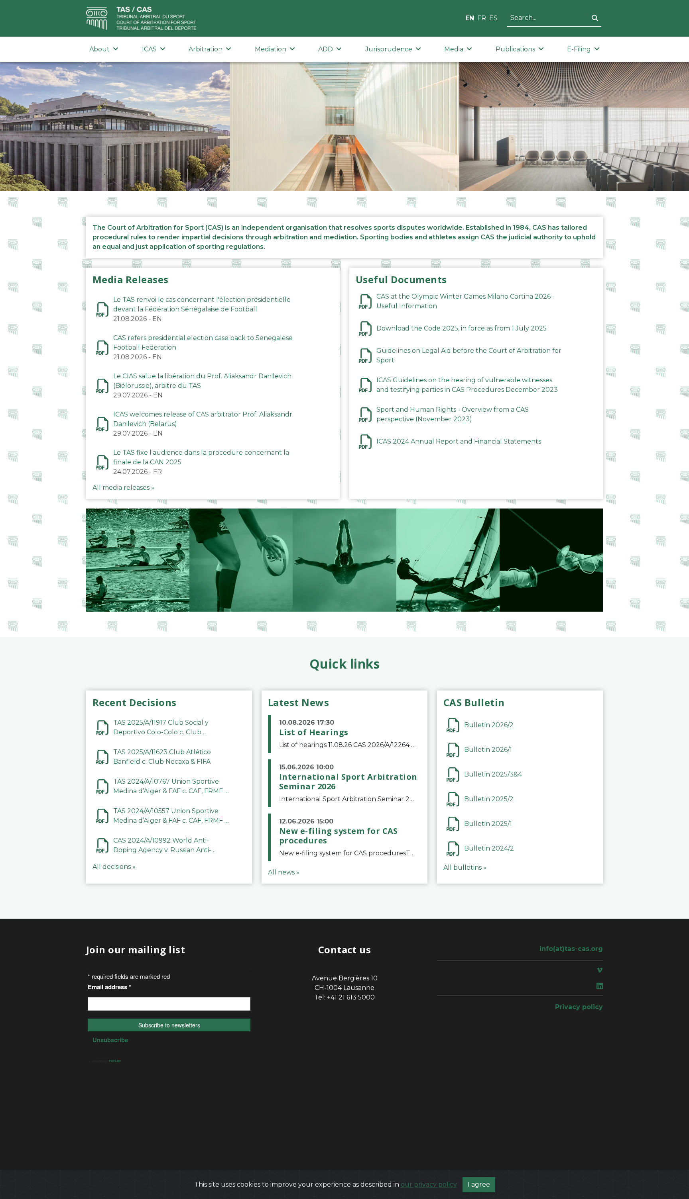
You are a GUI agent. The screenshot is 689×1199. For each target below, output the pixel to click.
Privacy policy (579, 1007)
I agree (479, 1184)
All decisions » (114, 866)
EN (469, 18)
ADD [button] (325, 49)
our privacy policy (429, 1184)
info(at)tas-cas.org (571, 949)
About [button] (99, 49)
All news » (283, 872)
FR (481, 18)
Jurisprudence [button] (388, 49)
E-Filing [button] (579, 49)
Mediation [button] (270, 49)
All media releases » (123, 487)
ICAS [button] (149, 49)
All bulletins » (464, 867)
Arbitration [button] (205, 49)
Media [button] (453, 49)
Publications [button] (515, 49)
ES (493, 18)
